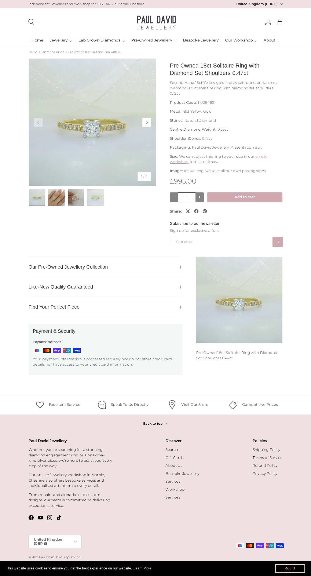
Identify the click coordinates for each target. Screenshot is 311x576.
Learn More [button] (142, 568)
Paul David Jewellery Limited (59, 557)
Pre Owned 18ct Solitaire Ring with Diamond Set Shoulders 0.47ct (95, 52)
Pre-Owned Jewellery (151, 40)
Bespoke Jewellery (201, 40)
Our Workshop (239, 40)
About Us (173, 465)
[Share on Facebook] (196, 211)
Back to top (153, 423)
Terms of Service (267, 458)
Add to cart (245, 197)
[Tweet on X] (188, 211)
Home (37, 40)
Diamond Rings (53, 52)
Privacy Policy (265, 473)
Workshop (174, 489)
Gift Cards (174, 458)
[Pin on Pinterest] (205, 211)
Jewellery (59, 40)
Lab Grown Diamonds (99, 40)
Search (171, 450)
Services (172, 481)
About (269, 40)
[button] (280, 22)
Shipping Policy (267, 450)
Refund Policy (265, 465)
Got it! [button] (290, 568)
